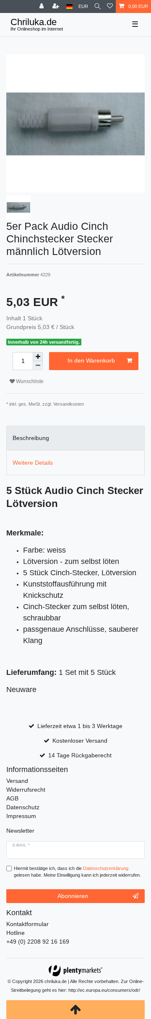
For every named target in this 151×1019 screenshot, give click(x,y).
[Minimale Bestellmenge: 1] (38, 365)
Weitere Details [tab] (33, 462)
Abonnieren (72, 896)
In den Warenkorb (91, 360)
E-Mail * (21, 845)
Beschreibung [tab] (31, 438)
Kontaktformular (27, 924)
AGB (12, 798)
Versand (17, 780)
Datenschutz (22, 807)
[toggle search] (97, 6)
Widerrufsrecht (25, 789)
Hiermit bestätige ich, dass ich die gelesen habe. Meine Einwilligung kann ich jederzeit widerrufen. (77, 872)
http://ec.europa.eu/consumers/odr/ (104, 990)
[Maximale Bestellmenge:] (38, 356)
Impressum (21, 816)
